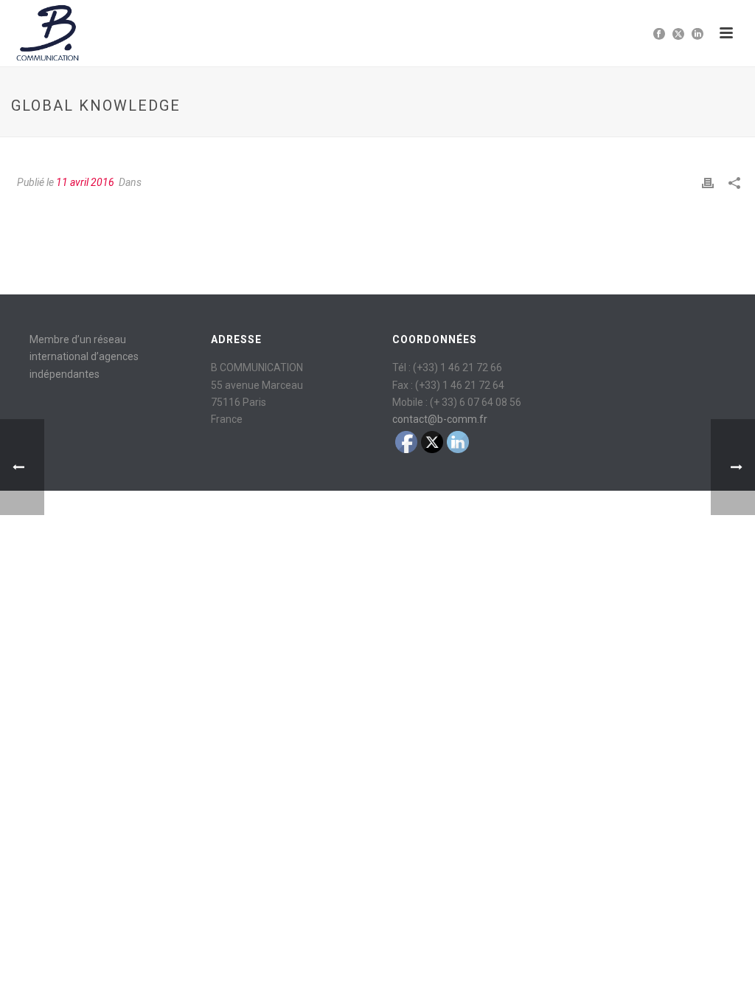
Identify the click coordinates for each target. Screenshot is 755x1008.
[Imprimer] (708, 182)
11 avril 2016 (85, 182)
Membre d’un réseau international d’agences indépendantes (84, 356)
